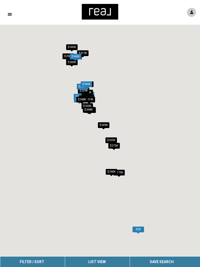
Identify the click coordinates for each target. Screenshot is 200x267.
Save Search (162, 262)
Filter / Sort (32, 262)
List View (97, 262)
